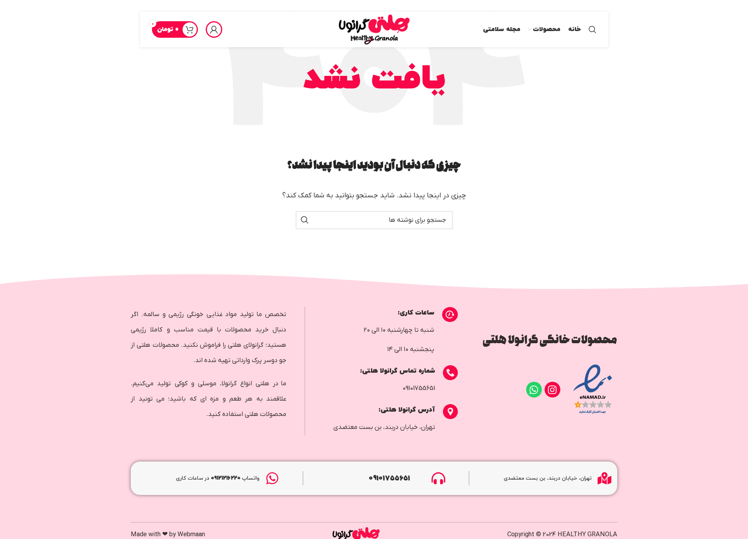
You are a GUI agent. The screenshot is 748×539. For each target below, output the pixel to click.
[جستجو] (592, 29)
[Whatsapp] (534, 389)
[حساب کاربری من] (214, 29)
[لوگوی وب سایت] (374, 29)
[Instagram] (552, 389)
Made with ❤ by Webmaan (168, 534)
